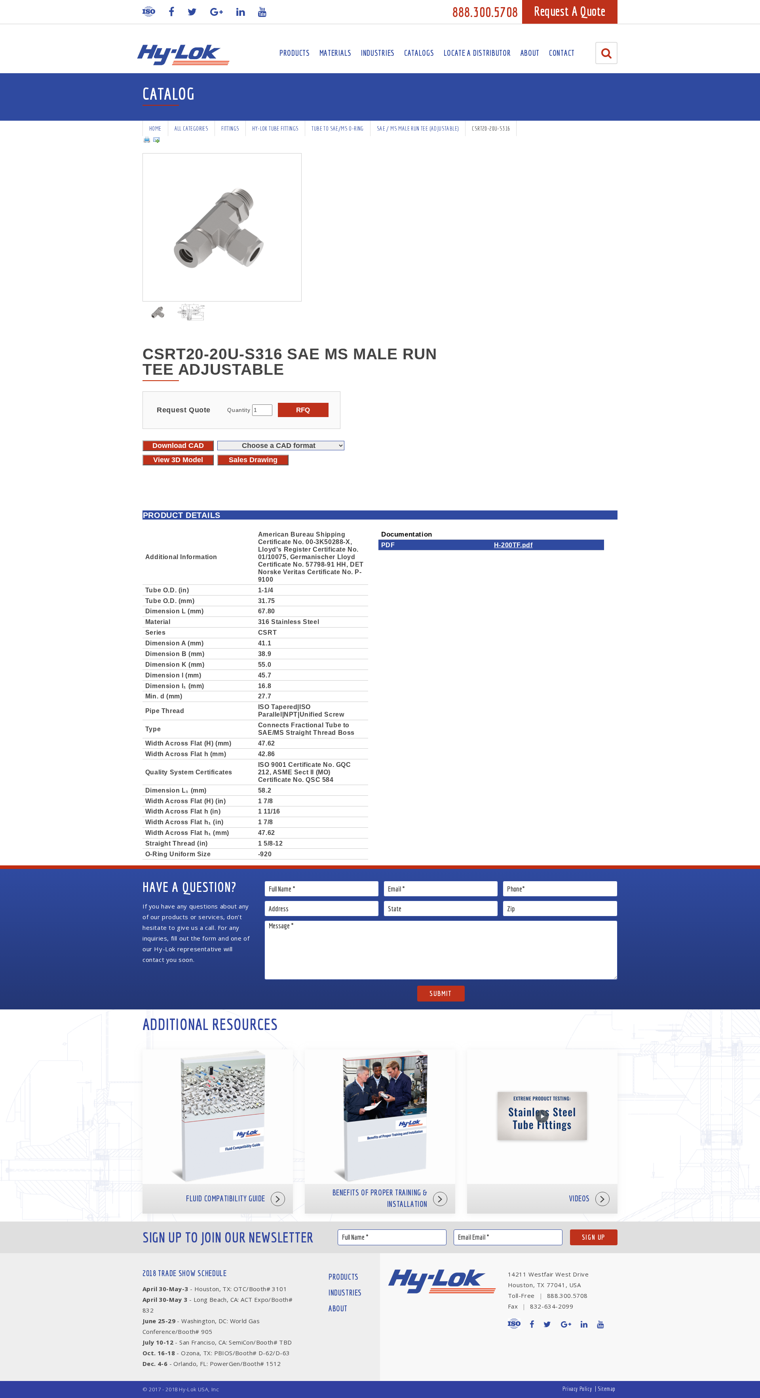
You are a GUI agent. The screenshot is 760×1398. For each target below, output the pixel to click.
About (530, 52)
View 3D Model (178, 460)
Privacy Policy (577, 1388)
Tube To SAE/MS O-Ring (337, 128)
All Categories (192, 128)
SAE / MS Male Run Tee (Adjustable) (418, 128)
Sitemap (607, 1388)
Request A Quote (570, 11)
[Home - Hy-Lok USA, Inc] (183, 55)
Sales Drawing (253, 460)
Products (294, 52)
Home (155, 128)
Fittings (230, 128)
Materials (335, 52)
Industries (378, 52)
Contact (562, 52)
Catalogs (419, 52)
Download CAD (178, 446)
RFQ (303, 410)
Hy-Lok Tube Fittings (275, 128)
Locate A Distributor (477, 52)
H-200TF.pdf (513, 544)
